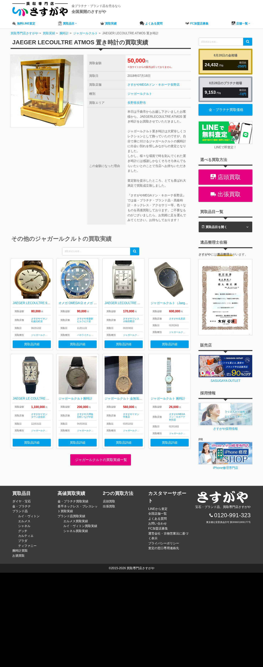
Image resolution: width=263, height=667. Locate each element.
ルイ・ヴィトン (29, 516)
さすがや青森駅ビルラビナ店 (85, 320)
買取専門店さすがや (140, 568)
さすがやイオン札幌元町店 (39, 320)
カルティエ (26, 535)
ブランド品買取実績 (71, 516)
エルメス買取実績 (75, 521)
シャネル (24, 526)
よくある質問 (157, 518)
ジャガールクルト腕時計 (75, 398)
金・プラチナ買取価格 (226, 110)
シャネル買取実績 (75, 531)
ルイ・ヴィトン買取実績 (80, 526)
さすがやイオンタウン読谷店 (39, 415)
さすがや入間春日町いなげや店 (85, 415)
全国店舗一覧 (157, 513)
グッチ (22, 531)
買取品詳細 (31, 344)
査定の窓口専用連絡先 (163, 548)
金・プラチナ (21, 506)
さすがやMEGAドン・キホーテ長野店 (153, 84)
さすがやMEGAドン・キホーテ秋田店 (177, 417)
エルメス (24, 521)
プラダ (22, 540)
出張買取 (228, 194)
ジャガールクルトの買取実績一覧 (100, 460)
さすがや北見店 (177, 318)
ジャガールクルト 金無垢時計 (125, 398)
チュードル (92, 335)
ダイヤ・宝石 (21, 501)
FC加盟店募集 (158, 528)
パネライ (81, 335)
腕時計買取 (20, 550)
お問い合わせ (157, 523)
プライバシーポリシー (163, 543)
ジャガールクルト (139, 93)
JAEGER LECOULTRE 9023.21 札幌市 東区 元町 (46, 303)
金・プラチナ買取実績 (73, 501)
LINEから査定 (158, 508)
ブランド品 (20, 511)
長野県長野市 (136, 102)
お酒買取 (18, 555)
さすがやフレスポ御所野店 (131, 320)
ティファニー (27, 545)
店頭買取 (228, 177)
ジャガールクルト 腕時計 (168, 398)
